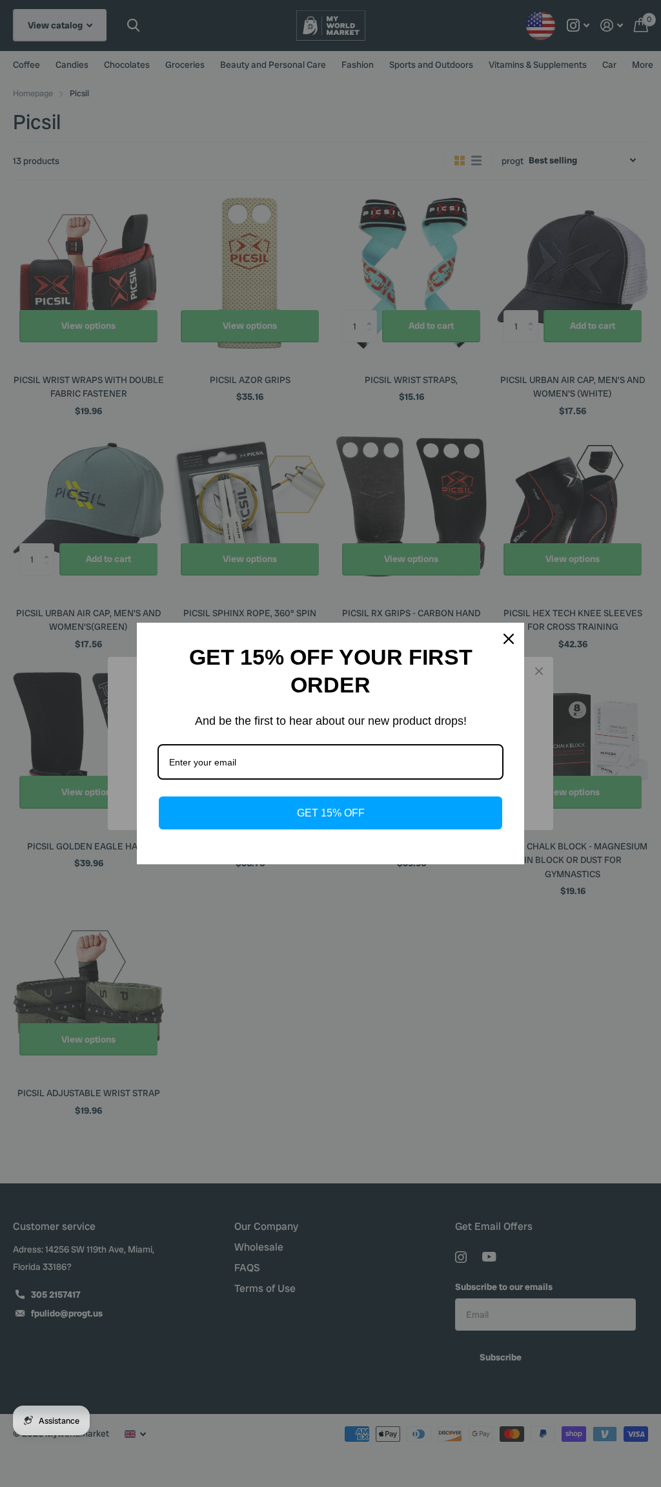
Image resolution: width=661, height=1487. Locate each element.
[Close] (508, 639)
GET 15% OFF (331, 812)
